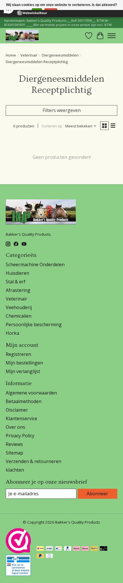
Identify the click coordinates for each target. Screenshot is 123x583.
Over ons (15, 427)
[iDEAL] (40, 549)
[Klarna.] (85, 549)
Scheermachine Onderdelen (35, 264)
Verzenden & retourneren (33, 461)
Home (11, 55)
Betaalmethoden (23, 401)
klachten (15, 470)
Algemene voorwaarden (31, 393)
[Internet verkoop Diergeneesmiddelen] (18, 574)
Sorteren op (51, 126)
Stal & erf (15, 282)
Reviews (14, 444)
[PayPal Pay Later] (40, 556)
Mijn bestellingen (24, 363)
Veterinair (28, 55)
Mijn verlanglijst (23, 371)
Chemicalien (18, 316)
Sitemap (14, 453)
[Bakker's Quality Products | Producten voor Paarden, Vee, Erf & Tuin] (22, 35)
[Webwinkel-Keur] (18, 551)
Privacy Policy (20, 435)
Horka (12, 333)
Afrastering (18, 290)
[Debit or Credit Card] (103, 549)
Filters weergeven (62, 110)
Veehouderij (19, 307)
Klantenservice (21, 418)
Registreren (18, 354)
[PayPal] (68, 549)
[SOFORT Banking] (76, 549)
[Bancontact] (58, 549)
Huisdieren (17, 273)
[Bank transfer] (49, 549)
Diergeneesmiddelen (60, 55)
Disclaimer (17, 410)
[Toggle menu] (111, 35)
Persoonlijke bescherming (34, 324)
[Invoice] (49, 556)
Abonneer (97, 493)
